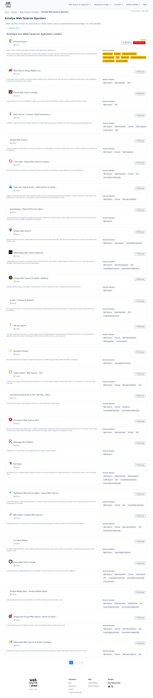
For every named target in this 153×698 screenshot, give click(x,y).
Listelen (70, 689)
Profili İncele (127, 43)
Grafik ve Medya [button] (132, 4)
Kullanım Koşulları (93, 686)
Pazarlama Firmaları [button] (101, 4)
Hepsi (145, 4)
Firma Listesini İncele (75, 692)
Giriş (7, 12)
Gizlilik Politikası (93, 683)
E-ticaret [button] (117, 4)
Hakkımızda (72, 686)
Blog (69, 683)
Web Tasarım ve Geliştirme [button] (79, 4)
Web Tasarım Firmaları (29, 12)
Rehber (14, 12)
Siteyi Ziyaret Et (139, 43)
